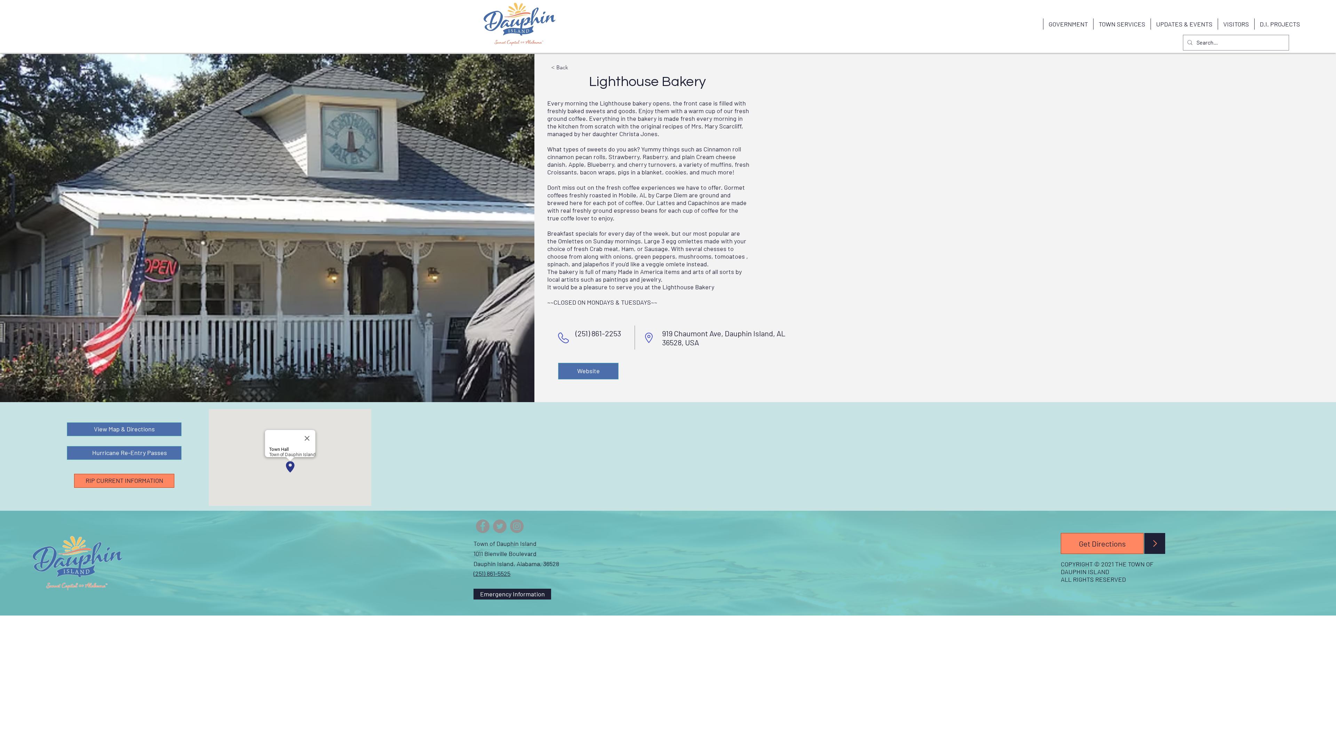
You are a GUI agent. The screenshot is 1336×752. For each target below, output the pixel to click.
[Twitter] (500, 526)
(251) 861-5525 (492, 573)
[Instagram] (517, 526)
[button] (1068, 24)
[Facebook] (483, 526)
